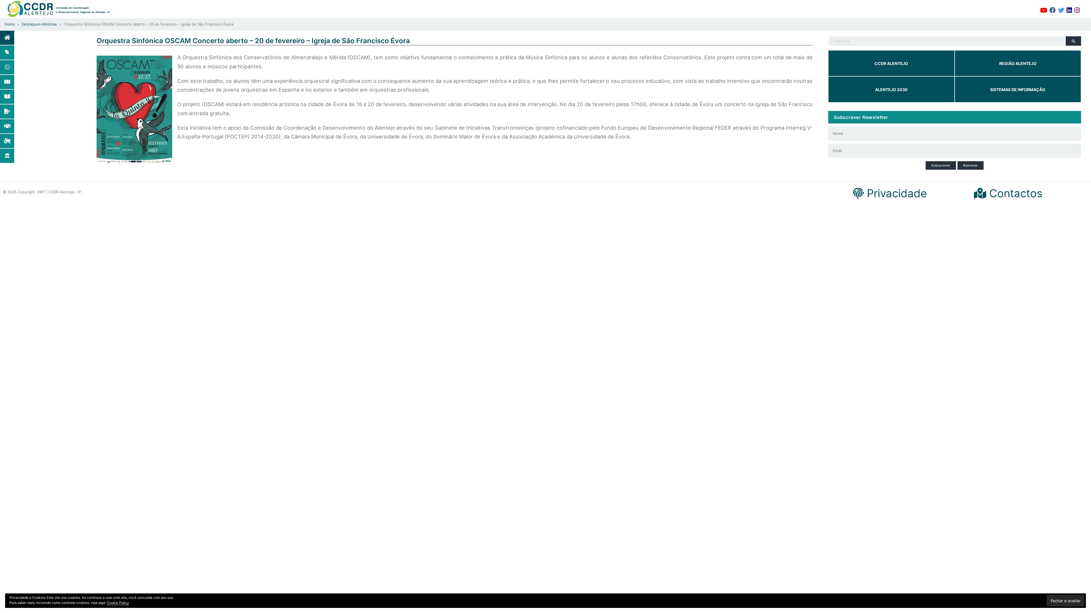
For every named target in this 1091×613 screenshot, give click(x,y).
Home (10, 24)
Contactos (1014, 193)
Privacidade (895, 193)
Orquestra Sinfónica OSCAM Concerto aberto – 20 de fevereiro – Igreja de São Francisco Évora (253, 41)
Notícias (50, 24)
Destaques (31, 24)
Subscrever (940, 165)
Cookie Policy (118, 603)
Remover (970, 165)
